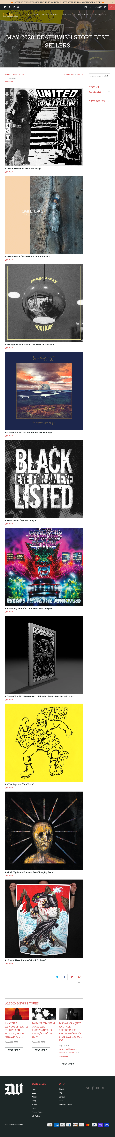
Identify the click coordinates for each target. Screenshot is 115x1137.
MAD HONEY (45, 2)
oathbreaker (70, 1049)
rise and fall (72, 1052)
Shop (55, 14)
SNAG (36, 2)
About (61, 1089)
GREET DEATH (67, 2)
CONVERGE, (56, 2)
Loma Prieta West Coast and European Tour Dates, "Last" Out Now (43, 1030)
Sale (75, 14)
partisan (62, 1052)
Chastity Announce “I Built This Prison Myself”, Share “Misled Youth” (16, 1030)
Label (36, 14)
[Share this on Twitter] (57, 977)
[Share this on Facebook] (65, 977)
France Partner (86, 14)
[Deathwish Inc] (10, 15)
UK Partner (100, 14)
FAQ (60, 1093)
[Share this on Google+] (79, 977)
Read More (14, 1050)
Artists (46, 14)
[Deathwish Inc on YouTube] (13, 7)
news (61, 1049)
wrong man (63, 1056)
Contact (62, 1097)
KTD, (32, 2)
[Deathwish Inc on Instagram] (18, 7)
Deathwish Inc (17, 1125)
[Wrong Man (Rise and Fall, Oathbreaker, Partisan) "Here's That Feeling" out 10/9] (71, 1019)
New (29, 14)
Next (79, 75)
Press (61, 1101)
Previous (70, 75)
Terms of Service (65, 1104)
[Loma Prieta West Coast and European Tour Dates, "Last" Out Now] (44, 1019)
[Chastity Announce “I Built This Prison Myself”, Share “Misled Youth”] (17, 1019)
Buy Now (9, 172)
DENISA (77, 2)
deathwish (9, 82)
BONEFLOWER (87, 2)
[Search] (110, 14)
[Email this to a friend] (79, 983)
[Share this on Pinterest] (72, 977)
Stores (65, 14)
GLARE (99, 2)
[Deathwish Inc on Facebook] (9, 7)
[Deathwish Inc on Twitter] (5, 7)
